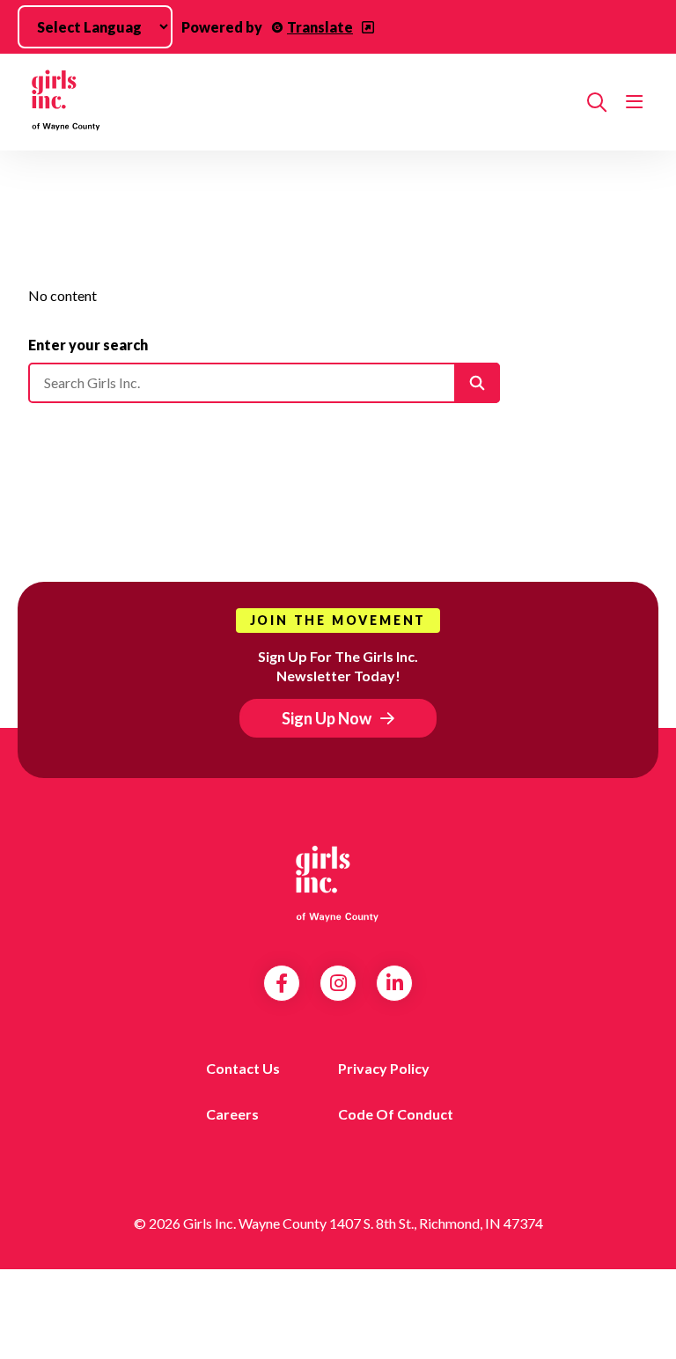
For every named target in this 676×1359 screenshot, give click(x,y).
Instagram (338, 983)
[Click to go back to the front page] (300, 102)
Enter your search (88, 344)
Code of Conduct (395, 1114)
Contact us (243, 1068)
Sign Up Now (326, 718)
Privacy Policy (384, 1068)
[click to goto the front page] (338, 881)
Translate (320, 26)
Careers (232, 1114)
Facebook (281, 983)
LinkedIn (394, 983)
